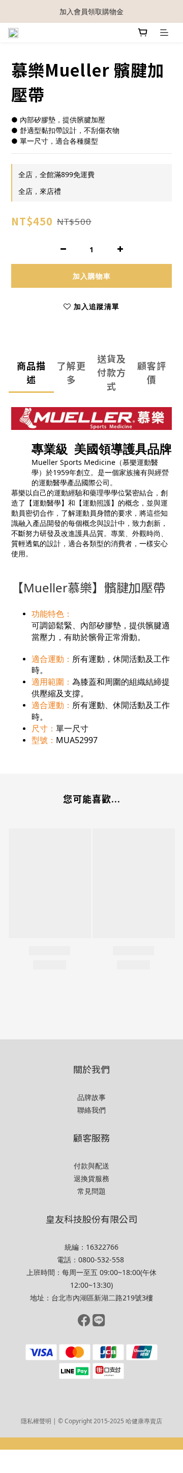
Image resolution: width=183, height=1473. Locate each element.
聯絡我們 (91, 1110)
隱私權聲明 (36, 1421)
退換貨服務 (91, 1178)
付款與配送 (91, 1165)
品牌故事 (91, 1097)
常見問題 (91, 1191)
